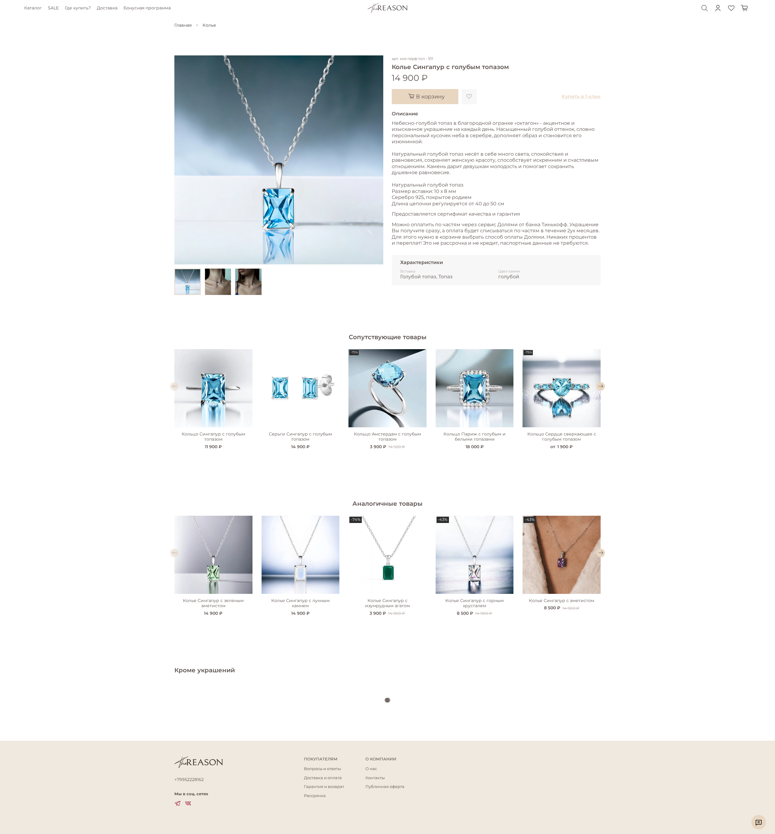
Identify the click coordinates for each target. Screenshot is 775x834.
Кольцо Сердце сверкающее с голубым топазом (561, 436)
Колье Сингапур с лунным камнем (300, 603)
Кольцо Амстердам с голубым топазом (387, 436)
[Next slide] (374, 160)
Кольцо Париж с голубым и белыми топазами (475, 436)
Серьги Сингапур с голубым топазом (300, 436)
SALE (53, 8)
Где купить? (78, 8)
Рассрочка (315, 795)
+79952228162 (189, 779)
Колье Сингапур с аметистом (561, 600)
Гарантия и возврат (324, 786)
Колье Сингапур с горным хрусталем (474, 603)
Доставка (107, 8)
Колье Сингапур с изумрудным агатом (387, 603)
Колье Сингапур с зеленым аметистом (213, 603)
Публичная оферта (384, 786)
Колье (209, 25)
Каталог (33, 8)
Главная (183, 25)
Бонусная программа (147, 8)
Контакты (375, 778)
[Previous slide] (182, 160)
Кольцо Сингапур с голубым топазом (213, 436)
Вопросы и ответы (322, 768)
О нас (371, 768)
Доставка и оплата (323, 778)
